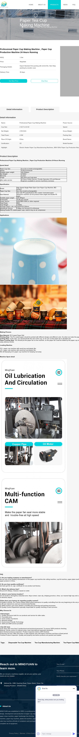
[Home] (4, 4)
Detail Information (14, 109)
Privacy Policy (13, 733)
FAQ (73, 4)
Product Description (45, 109)
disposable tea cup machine (19, 643)
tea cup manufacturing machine (47, 643)
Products (54, 4)
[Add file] (38, 733)
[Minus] (74, 688)
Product (32, 27)
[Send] (74, 733)
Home (31, 4)
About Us (41, 4)
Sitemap (22, 733)
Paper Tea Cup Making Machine (46, 27)
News (65, 4)
